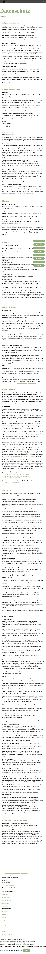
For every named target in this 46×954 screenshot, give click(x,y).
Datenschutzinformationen (17, 950)
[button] (43, 1)
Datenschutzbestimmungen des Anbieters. (26, 383)
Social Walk (24, 944)
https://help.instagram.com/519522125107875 (13, 476)
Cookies (24, 939)
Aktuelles (5, 941)
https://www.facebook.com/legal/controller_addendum (22, 456)
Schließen (26, 950)
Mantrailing (19, 944)
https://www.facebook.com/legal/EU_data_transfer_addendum (16, 474)
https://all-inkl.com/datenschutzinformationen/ (31, 213)
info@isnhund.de (10, 134)
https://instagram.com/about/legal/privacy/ (11, 482)
